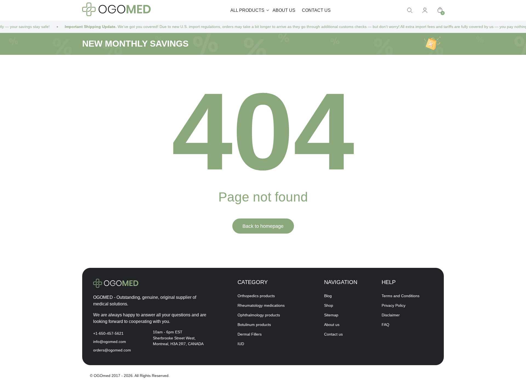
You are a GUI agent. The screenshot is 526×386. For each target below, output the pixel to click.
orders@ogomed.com (112, 350)
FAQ (385, 324)
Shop (328, 305)
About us (284, 10)
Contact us (316, 10)
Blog (328, 296)
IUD (241, 344)
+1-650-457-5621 (108, 333)
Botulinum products (254, 324)
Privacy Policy (393, 305)
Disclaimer (391, 315)
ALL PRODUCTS (247, 10)
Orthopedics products (256, 296)
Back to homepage (263, 226)
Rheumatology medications (261, 305)
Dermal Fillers (250, 334)
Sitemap (331, 315)
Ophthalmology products (259, 315)
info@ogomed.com (109, 341)
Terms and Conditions (400, 296)
